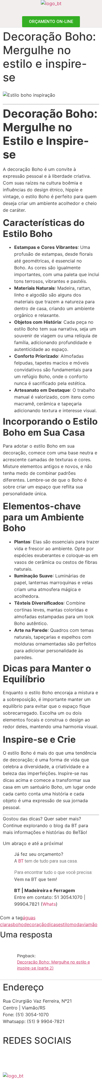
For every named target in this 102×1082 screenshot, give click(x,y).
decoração (35, 924)
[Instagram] (25, 1058)
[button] (98, 11)
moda (76, 924)
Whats (49, 904)
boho (18, 924)
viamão (89, 924)
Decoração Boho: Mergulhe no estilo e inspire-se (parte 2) (53, 965)
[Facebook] (10, 1058)
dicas (52, 924)
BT (21, 861)
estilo (64, 924)
